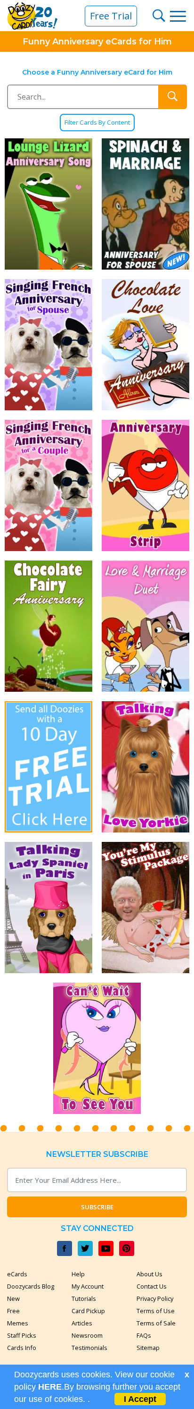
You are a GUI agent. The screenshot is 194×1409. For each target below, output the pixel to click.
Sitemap (148, 1347)
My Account (88, 1286)
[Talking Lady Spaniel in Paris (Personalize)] (48, 907)
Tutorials (84, 1298)
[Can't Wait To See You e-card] (97, 1048)
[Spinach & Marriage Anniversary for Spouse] (145, 204)
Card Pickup (88, 1311)
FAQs (144, 1335)
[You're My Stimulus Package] (145, 907)
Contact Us (152, 1286)
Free (13, 1311)
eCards (17, 1274)
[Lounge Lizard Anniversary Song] (48, 204)
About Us (149, 1274)
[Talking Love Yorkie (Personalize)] (145, 766)
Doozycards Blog (30, 1286)
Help (78, 1274)
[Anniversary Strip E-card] (145, 485)
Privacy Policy (155, 1298)
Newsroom (87, 1335)
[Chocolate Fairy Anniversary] (48, 626)
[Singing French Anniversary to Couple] (48, 485)
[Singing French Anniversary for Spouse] (48, 344)
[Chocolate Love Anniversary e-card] (145, 344)
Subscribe (97, 1207)
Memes (17, 1323)
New (13, 1298)
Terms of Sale (156, 1323)
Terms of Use (156, 1311)
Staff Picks (21, 1335)
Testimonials (89, 1347)
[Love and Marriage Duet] (145, 626)
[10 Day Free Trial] (48, 766)
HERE (50, 1387)
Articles (82, 1323)
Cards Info (21, 1347)
